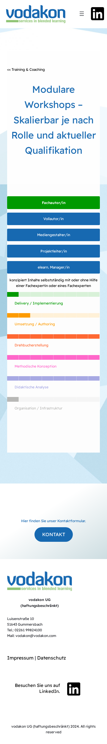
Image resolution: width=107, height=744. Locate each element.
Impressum (20, 658)
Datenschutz (51, 658)
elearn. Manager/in (54, 267)
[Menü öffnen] (81, 13)
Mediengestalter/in (53, 235)
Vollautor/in (53, 218)
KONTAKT (53, 534)
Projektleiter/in (53, 251)
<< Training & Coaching (26, 69)
